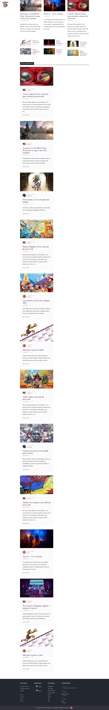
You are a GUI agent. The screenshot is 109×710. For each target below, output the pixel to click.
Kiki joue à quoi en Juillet (33, 350)
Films (71, 4)
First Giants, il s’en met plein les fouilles (83, 44)
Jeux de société (53, 4)
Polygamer (35, 4)
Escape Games (63, 4)
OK (71, 707)
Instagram (22, 696)
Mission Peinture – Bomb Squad (59, 42)
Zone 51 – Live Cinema (53, 14)
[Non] (107, 708)
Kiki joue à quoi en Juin (32, 655)
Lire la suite (26, 114)
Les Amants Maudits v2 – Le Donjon (59, 51)
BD (80, 4)
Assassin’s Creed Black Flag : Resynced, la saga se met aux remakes (30, 16)
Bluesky (21, 694)
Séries (76, 4)
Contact (22, 690)
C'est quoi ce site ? (24, 686)
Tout (84, 4)
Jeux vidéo (44, 4)
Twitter (21, 699)
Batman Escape (65, 694)
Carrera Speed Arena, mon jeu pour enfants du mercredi (77, 16)
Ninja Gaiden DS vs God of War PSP (70, 688)
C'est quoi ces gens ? (25, 688)
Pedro (63, 701)
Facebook (22, 701)
